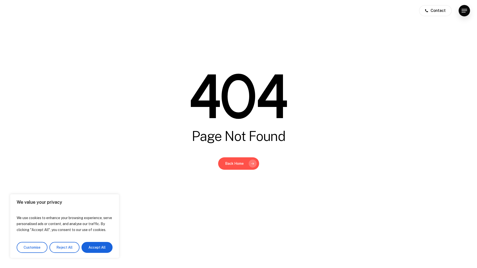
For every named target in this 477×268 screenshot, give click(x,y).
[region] (64, 226)
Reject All (64, 247)
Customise (32, 247)
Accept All (97, 247)
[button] (464, 10)
